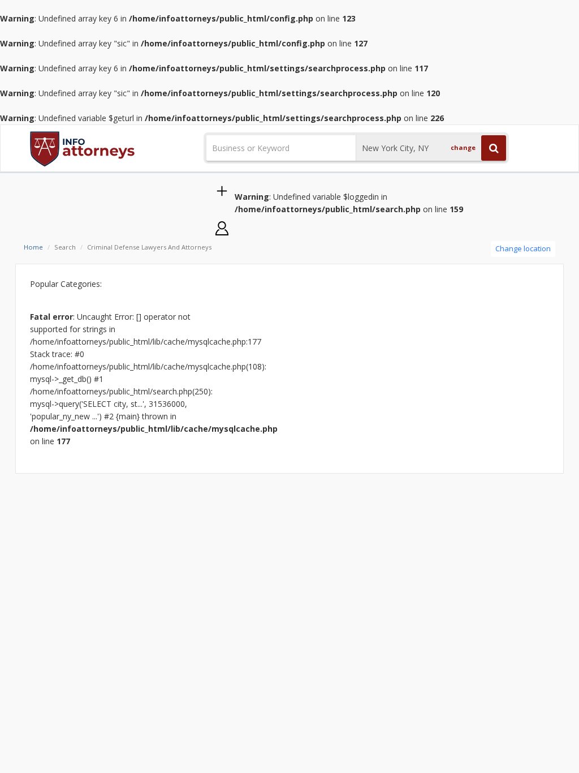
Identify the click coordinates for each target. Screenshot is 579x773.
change (463, 147)
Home (33, 247)
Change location (523, 248)
